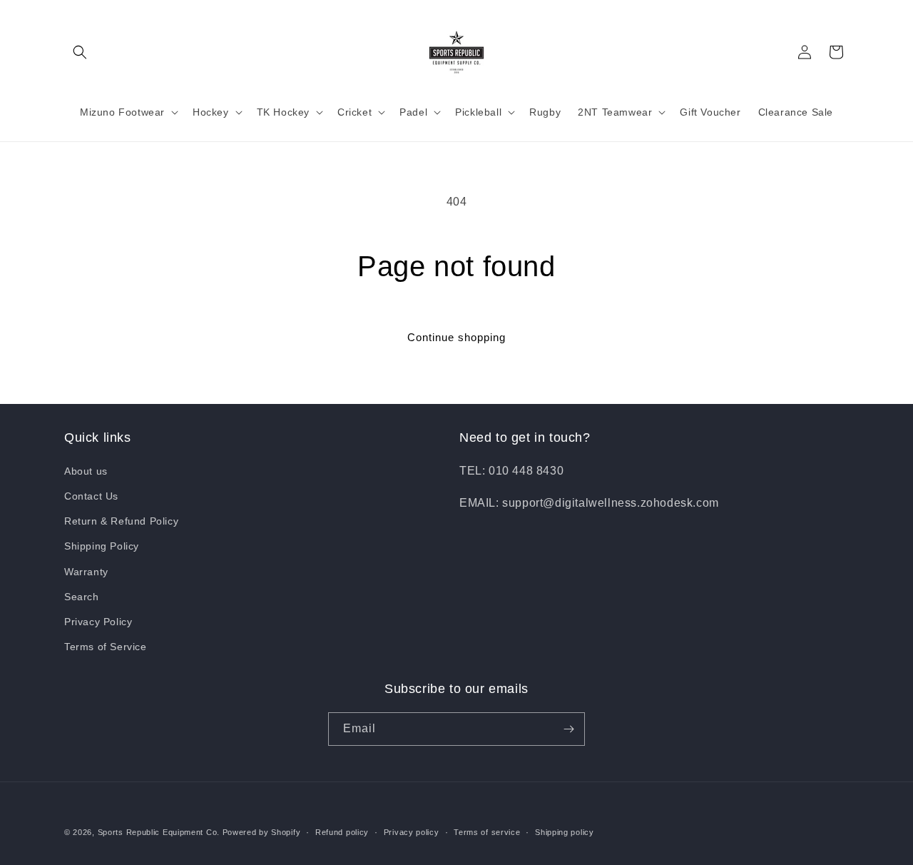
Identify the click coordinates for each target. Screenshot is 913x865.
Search (81, 596)
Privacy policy (411, 832)
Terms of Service (105, 646)
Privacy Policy (98, 621)
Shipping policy (564, 832)
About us (86, 471)
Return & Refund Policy (121, 521)
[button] (80, 52)
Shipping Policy (101, 546)
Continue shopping (456, 337)
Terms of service (487, 832)
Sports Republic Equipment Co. (159, 832)
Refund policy (342, 832)
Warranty (86, 571)
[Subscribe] (568, 729)
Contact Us (91, 496)
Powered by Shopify (262, 832)
